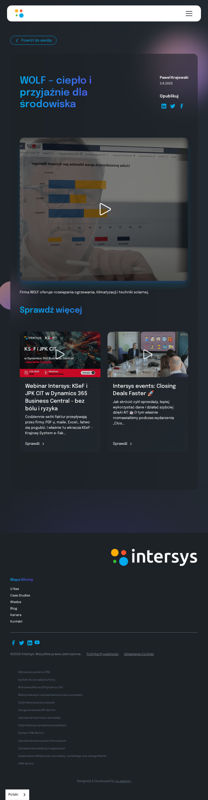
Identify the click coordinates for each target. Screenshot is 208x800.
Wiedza (15, 602)
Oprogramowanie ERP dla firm (37, 710)
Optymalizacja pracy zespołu (36, 702)
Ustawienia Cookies (139, 654)
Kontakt (16, 621)
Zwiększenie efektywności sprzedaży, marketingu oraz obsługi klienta (62, 756)
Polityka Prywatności (103, 654)
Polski (13, 794)
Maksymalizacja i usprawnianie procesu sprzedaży (50, 695)
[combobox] (17, 794)
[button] (188, 13)
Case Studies (20, 595)
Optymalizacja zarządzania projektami (42, 725)
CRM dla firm (26, 763)
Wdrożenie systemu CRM (34, 672)
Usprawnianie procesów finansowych (42, 740)
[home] (19, 13)
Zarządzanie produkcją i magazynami (41, 748)
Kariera (15, 615)
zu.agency (123, 781)
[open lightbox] (104, 209)
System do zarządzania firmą (36, 679)
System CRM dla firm (31, 733)
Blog (13, 608)
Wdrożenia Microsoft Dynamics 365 (40, 687)
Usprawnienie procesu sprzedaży (39, 717)
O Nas (14, 589)
